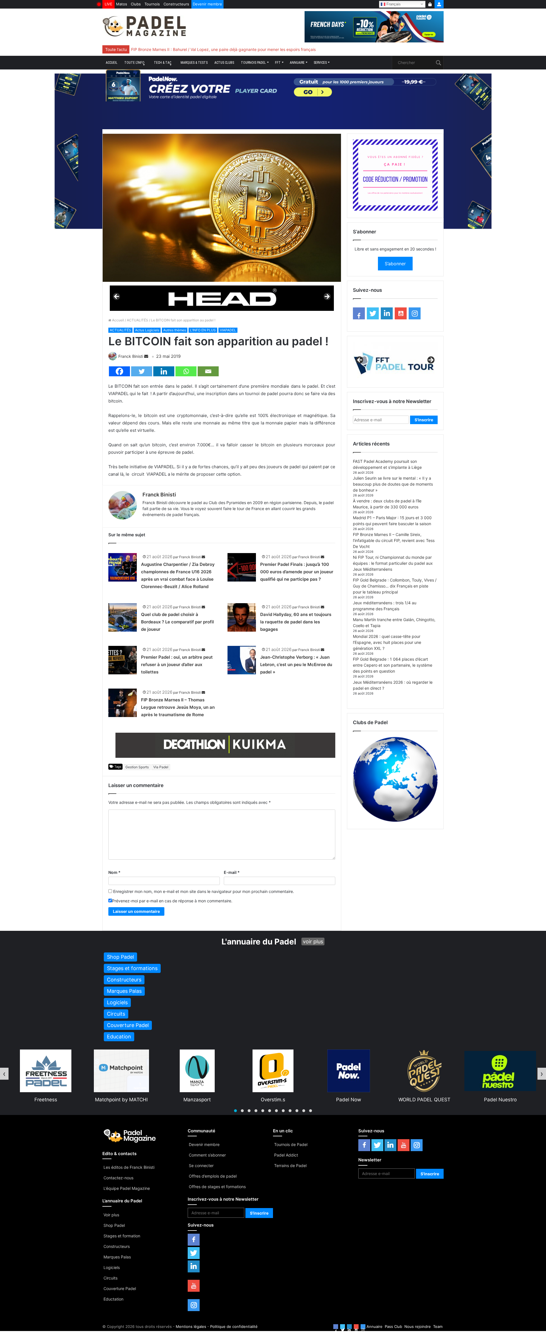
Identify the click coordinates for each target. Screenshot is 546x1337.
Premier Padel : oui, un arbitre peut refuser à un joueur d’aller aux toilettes (177, 664)
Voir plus (111, 1214)
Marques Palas (117, 1256)
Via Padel (160, 767)
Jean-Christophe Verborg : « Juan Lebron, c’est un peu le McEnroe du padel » (296, 664)
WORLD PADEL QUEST (349, 1099)
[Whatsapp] (186, 371)
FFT (278, 63)
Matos (121, 4)
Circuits (110, 1278)
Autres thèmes (174, 330)
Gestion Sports (137, 767)
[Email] (208, 371)
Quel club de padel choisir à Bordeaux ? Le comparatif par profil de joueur (177, 622)
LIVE (108, 4)
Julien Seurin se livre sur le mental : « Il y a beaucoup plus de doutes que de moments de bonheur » (393, 484)
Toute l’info (134, 63)
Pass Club (393, 1326)
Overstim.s (197, 1099)
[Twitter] (141, 371)
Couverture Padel (120, 1288)
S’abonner (395, 263)
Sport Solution (500, 1099)
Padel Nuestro (424, 1099)
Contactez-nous (118, 1177)
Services (320, 63)
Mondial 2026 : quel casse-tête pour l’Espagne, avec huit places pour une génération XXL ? (387, 642)
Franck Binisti (130, 356)
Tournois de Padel (290, 1144)
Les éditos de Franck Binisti (129, 1167)
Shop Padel (114, 1225)
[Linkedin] (163, 371)
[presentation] (4, 1074)
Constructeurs (176, 4)
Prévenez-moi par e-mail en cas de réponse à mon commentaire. (172, 900)
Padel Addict (286, 1155)
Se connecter (201, 1165)
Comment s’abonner (207, 1155)
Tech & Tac (162, 63)
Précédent (117, 297)
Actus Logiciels (147, 330)
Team (437, 1326)
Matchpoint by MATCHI (45, 1099)
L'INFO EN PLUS (203, 330)
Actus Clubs (224, 63)
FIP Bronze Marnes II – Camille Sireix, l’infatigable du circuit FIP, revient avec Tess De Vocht (394, 540)
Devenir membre (207, 4)
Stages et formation (122, 1235)
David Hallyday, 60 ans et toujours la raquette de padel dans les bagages (295, 622)
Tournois (152, 4)
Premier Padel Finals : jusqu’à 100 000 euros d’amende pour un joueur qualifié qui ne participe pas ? (296, 572)
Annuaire (297, 63)
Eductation (113, 1299)
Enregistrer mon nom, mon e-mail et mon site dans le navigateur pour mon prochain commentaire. (203, 891)
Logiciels (112, 1267)
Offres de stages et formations (217, 1186)
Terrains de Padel (290, 1165)
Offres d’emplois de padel (213, 1176)
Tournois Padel (253, 63)
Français (393, 4)
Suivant (326, 297)
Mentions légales (191, 1326)
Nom (114, 872)
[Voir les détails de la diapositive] (222, 298)
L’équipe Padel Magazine (127, 1188)
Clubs (136, 4)
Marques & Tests (194, 63)
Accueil (111, 63)
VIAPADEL (228, 330)
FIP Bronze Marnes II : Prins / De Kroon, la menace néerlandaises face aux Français (208, 49)
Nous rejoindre (417, 1326)
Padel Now (273, 1099)
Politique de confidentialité (234, 1326)
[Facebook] (119, 371)
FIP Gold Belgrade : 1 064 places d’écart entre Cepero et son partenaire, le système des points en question (392, 665)
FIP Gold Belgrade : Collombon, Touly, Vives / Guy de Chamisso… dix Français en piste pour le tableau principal (395, 586)
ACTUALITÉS (137, 320)
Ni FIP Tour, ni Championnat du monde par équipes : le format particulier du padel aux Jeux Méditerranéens (393, 563)
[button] (235, 1111)
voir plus (313, 941)
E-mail (232, 872)
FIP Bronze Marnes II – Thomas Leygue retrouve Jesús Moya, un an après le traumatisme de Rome (178, 707)
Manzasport (121, 1099)
